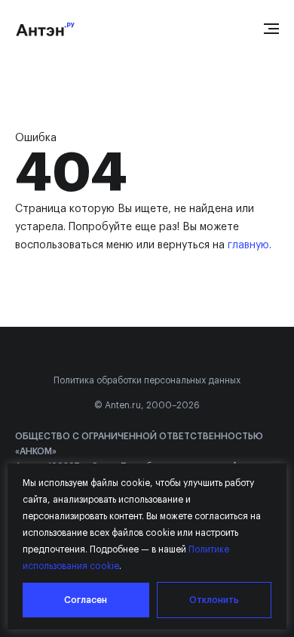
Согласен (85, 600)
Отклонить (214, 600)
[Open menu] (271, 29)
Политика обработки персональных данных (147, 380)
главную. (249, 245)
